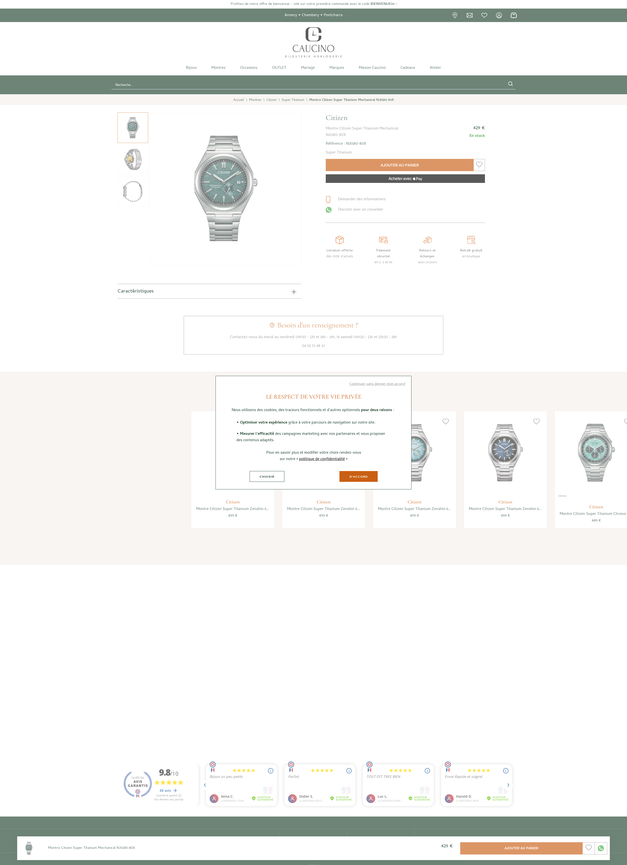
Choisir (267, 477)
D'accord (359, 477)
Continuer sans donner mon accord (377, 384)
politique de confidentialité (322, 459)
